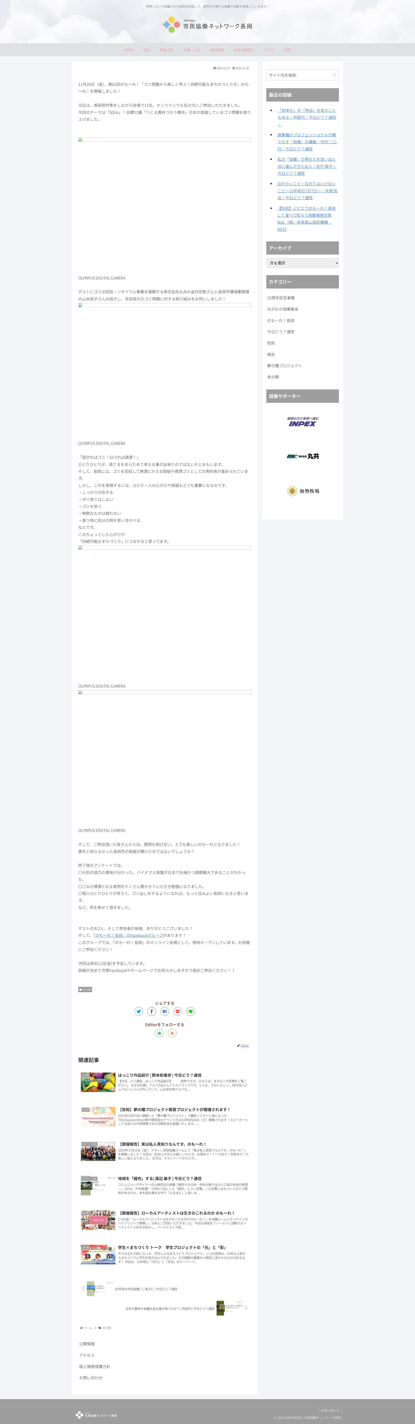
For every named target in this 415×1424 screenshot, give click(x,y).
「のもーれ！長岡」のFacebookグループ (128, 935)
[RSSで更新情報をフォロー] (172, 1033)
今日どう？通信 (280, 331)
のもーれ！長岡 (280, 320)
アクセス (86, 1355)
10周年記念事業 (281, 297)
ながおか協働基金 (282, 309)
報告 (271, 354)
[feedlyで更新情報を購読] (159, 1033)
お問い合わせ (90, 1377)
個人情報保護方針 (94, 1366)
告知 (271, 343)
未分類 (87, 989)
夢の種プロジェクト (284, 365)
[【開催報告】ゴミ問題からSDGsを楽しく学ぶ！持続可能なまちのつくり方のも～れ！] (164, 1011)
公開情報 (87, 1343)
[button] (334, 74)
